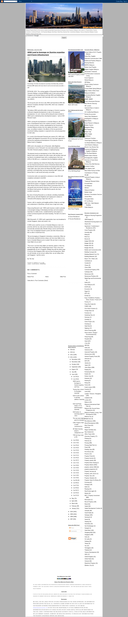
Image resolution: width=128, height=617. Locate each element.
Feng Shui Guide (89, 304)
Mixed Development (90, 423)
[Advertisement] (64, 43)
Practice (87, 454)
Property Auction (89, 458)
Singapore (87, 534)
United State (88, 559)
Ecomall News (88, 183)
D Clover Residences (74, 216)
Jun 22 (75, 452)
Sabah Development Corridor (92, 508)
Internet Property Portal (91, 356)
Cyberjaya (87, 271)
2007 (71, 519)
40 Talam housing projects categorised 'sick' (78, 430)
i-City (86, 343)
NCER (86, 427)
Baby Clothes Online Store (92, 90)
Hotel (86, 341)
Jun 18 (75, 460)
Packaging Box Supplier (91, 157)
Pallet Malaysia (89, 207)
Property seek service (91, 473)
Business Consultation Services (93, 194)
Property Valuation (90, 478)
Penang (87, 443)
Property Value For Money (92, 480)
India (86, 347)
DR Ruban (87, 82)
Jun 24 (75, 447)
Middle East (88, 418)
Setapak (87, 528)
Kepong (87, 380)
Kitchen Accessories (90, 114)
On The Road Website (91, 153)
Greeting (87, 324)
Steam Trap (88, 131)
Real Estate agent (89, 491)
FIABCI (87, 306)
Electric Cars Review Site (91, 147)
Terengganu (88, 548)
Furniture (87, 313)
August (74, 369)
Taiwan (86, 543)
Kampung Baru (89, 372)
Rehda (86, 493)
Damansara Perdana (90, 276)
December (75, 359)
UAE (86, 554)
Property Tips (88, 475)
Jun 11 (75, 475)
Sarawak (87, 510)
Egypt (86, 291)
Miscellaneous (88, 421)
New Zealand (88, 432)
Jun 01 (75, 495)
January (74, 508)
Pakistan (87, 440)
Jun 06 (75, 488)
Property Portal (89, 456)
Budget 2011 (88, 243)
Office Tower (88, 434)
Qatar (86, 486)
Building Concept (89, 252)
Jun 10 (75, 477)
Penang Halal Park (90, 445)
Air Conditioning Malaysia (91, 112)
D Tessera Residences (74, 219)
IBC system (88, 105)
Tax (86, 545)
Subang (87, 541)
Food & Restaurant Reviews (92, 101)
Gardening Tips (89, 315)
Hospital (87, 339)
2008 (71, 516)
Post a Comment (32, 273)
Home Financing (89, 330)
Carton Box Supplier (90, 56)
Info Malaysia (88, 185)
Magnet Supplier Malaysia (92, 69)
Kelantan (87, 378)
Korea (86, 385)
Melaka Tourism (89, 125)
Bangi (86, 234)
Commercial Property (90, 269)
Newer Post (30, 276)
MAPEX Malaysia (89, 65)
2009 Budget (88, 219)
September (75, 367)
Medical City (88, 416)
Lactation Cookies (89, 166)
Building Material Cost (91, 254)
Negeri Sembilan (89, 429)
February (74, 506)
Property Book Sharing (91, 462)
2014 (71, 349)
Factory (87, 302)
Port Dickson (88, 451)
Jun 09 (75, 480)
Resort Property (89, 501)
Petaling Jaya (88, 449)
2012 (71, 354)
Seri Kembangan (89, 526)
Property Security (89, 471)
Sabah (86, 506)
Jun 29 (75, 379)
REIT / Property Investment (92, 495)
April (73, 501)
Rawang (87, 489)
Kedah (86, 374)
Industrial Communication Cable (93, 58)
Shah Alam (88, 530)
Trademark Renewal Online (92, 181)
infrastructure (88, 354)
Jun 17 (75, 462)
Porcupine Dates (89, 199)
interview (87, 358)
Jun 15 (75, 467)
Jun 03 (75, 492)
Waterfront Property (90, 563)
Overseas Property (90, 436)
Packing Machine (89, 62)
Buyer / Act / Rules (90, 258)
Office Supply (88, 134)
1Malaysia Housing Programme (93, 215)
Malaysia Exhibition (90, 93)
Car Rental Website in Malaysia (93, 142)
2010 (71, 511)
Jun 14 (75, 470)
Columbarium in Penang (91, 173)
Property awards (89, 460)
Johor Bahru (88, 367)
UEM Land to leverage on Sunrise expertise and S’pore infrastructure (46, 53)
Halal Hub (87, 326)
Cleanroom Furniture (90, 138)
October (74, 364)
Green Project (88, 321)
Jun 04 (75, 490)
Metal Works (88, 120)
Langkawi (87, 397)
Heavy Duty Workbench (91, 116)
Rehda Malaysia (89, 80)
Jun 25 (75, 445)
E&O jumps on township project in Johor (78, 413)
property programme (90, 469)
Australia (87, 232)
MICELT (87, 187)
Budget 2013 (88, 247)
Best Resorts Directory (91, 103)
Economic (87, 289)
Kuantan (87, 389)
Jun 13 (75, 472)
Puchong (87, 482)
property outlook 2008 (90, 467)
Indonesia (87, 349)
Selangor (87, 515)
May (73, 498)
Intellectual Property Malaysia (93, 60)
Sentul (86, 519)
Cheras (86, 265)
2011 (71, 357)
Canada (87, 263)
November (75, 361)
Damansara (88, 274)
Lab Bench (87, 136)
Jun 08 (75, 482)
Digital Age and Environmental (93, 278)
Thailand (87, 550)
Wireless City (88, 565)
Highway (87, 328)
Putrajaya (87, 484)
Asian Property (89, 230)
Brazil (86, 236)
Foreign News (88, 310)
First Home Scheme (90, 308)
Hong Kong (88, 336)
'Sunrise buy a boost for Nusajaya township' (78, 391)
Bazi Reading (88, 129)
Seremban (87, 523)
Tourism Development (90, 552)
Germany (87, 317)
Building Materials (89, 256)
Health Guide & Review (91, 155)
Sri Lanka (87, 539)
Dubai (86, 282)
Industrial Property (90, 352)
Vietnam (87, 561)
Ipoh (86, 360)
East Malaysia (88, 284)
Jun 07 (75, 485)
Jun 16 (75, 465)
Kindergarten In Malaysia (91, 118)
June (73, 374)
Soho (86, 537)
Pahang (87, 438)
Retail (86, 504)
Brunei (86, 239)
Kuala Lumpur (88, 387)
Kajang (86, 369)
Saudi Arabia (88, 512)
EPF (86, 293)
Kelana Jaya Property (90, 67)
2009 (71, 514)
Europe (86, 295)
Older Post (63, 276)
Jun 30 (75, 376)
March (73, 503)
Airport (86, 224)
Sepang (87, 521)
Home (47, 276)
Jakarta (87, 363)
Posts (72, 528)
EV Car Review (89, 201)
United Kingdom (89, 556)
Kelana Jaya (88, 376)
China (86, 267)
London (87, 400)
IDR (86, 345)
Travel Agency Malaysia (91, 140)
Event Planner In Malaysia (92, 123)
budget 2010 (88, 241)
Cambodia (87, 261)
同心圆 (86, 175)
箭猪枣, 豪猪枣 (89, 99)
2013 (71, 352)
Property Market (89, 464)
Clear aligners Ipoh (90, 168)
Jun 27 (75, 442)
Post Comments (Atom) (41, 280)
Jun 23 (75, 450)
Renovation (88, 499)
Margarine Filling (89, 127)
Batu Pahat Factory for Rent (92, 170)
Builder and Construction (91, 250)
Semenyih (87, 517)
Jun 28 (75, 440)
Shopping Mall (88, 532)
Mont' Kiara (88, 425)
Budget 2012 (88, 245)
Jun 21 (75, 455)
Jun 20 (75, 457)
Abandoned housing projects (92, 221)
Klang (86, 382)
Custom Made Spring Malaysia (93, 88)
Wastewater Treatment (91, 71)
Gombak (87, 319)
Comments (73, 531)
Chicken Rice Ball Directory (92, 164)
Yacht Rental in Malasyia (91, 145)
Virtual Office (88, 196)
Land (86, 391)
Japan (86, 365)
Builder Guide (88, 192)
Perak (86, 447)
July (73, 372)
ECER (86, 287)
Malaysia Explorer (89, 190)
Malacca (87, 402)
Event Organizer (89, 78)
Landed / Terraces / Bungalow (93, 393)
